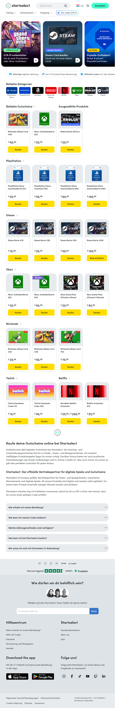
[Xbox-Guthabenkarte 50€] (44, 283)
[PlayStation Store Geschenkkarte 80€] (70, 174)
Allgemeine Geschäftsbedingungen (22, 698)
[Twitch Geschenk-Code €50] (44, 391)
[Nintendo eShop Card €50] (18, 120)
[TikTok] (81, 676)
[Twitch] (97, 676)
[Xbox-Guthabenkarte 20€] (44, 120)
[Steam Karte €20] (44, 228)
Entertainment (27, 12)
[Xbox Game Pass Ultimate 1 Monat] (70, 283)
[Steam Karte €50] (70, 228)
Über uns (65, 634)
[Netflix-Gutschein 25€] (96, 391)
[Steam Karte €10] (18, 228)
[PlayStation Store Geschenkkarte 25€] (18, 174)
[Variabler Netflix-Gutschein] (70, 391)
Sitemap (28, 703)
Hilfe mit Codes (13, 634)
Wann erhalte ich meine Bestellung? (23, 630)
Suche (94, 611)
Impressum (40, 703)
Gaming (10, 12)
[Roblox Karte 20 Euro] (70, 119)
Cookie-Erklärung (14, 703)
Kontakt (10, 648)
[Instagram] (65, 676)
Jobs (63, 639)
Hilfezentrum (16, 622)
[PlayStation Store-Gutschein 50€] (44, 174)
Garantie (10, 639)
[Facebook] (73, 676)
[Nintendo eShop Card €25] (18, 337)
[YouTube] (89, 676)
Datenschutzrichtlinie (50, 698)
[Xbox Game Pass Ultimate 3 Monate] (97, 283)
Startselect (69, 622)
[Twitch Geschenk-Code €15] (18, 391)
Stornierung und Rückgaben (19, 643)
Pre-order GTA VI (69, 12)
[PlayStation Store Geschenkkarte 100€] (97, 174)
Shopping (44, 12)
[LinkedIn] (105, 676)
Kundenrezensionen (70, 630)
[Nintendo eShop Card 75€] (70, 337)
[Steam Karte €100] (96, 228)
